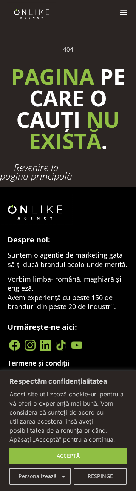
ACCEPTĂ (68, 455)
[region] (68, 430)
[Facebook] (15, 345)
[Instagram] (31, 345)
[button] (123, 12)
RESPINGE (100, 476)
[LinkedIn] (46, 345)
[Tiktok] (62, 345)
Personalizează (38, 476)
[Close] (128, 376)
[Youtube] (77, 345)
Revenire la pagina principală (36, 171)
